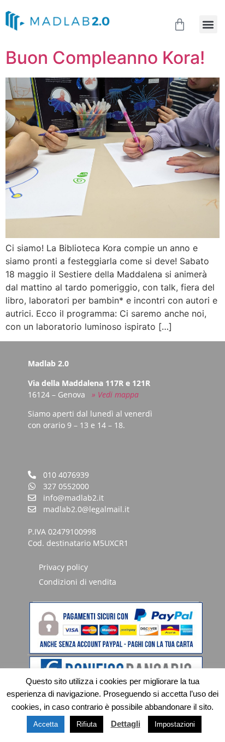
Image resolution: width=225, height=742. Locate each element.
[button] (208, 24)
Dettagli (125, 723)
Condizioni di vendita (77, 582)
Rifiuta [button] (86, 724)
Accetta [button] (45, 724)
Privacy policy (63, 567)
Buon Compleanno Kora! (105, 57)
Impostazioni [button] (175, 724)
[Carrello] (179, 24)
